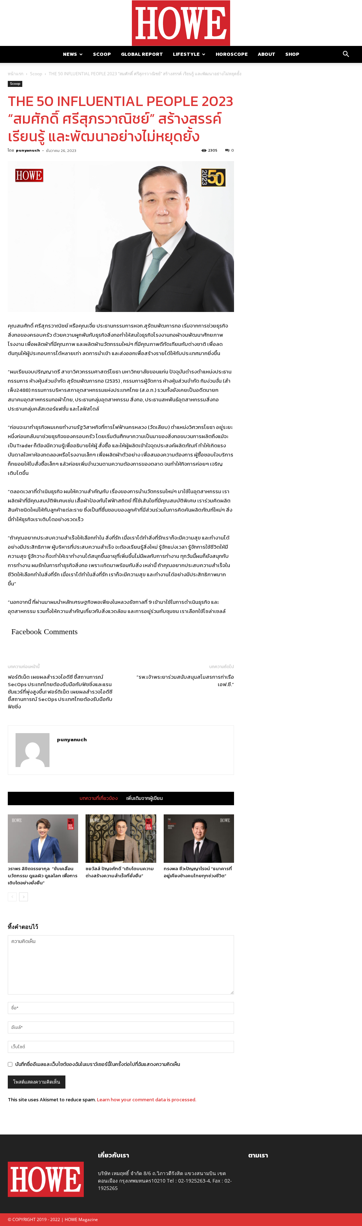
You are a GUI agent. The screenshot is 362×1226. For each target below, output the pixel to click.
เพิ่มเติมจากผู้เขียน (144, 798)
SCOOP (102, 54)
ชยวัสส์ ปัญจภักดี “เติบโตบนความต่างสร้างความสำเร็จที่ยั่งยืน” (120, 872)
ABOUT (266, 54)
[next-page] (23, 896)
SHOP (292, 54)
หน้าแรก (15, 74)
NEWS (70, 54)
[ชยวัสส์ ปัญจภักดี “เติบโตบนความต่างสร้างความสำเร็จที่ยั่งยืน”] (121, 838)
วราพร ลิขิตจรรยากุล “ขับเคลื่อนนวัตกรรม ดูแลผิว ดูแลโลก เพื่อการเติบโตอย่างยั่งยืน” (42, 875)
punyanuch (28, 150)
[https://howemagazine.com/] (181, 23)
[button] (345, 55)
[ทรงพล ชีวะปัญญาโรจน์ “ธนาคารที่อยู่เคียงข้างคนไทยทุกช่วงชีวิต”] (199, 838)
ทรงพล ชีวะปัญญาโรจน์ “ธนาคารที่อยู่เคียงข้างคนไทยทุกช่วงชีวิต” (198, 872)
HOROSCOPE (232, 54)
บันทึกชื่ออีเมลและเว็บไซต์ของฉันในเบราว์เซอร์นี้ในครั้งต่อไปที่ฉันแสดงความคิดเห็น (97, 1064)
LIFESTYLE (186, 54)
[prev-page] (12, 896)
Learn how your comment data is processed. (146, 1099)
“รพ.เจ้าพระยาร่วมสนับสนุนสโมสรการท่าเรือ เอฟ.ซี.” (185, 680)
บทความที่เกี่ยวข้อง (99, 798)
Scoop (36, 74)
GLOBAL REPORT (142, 54)
